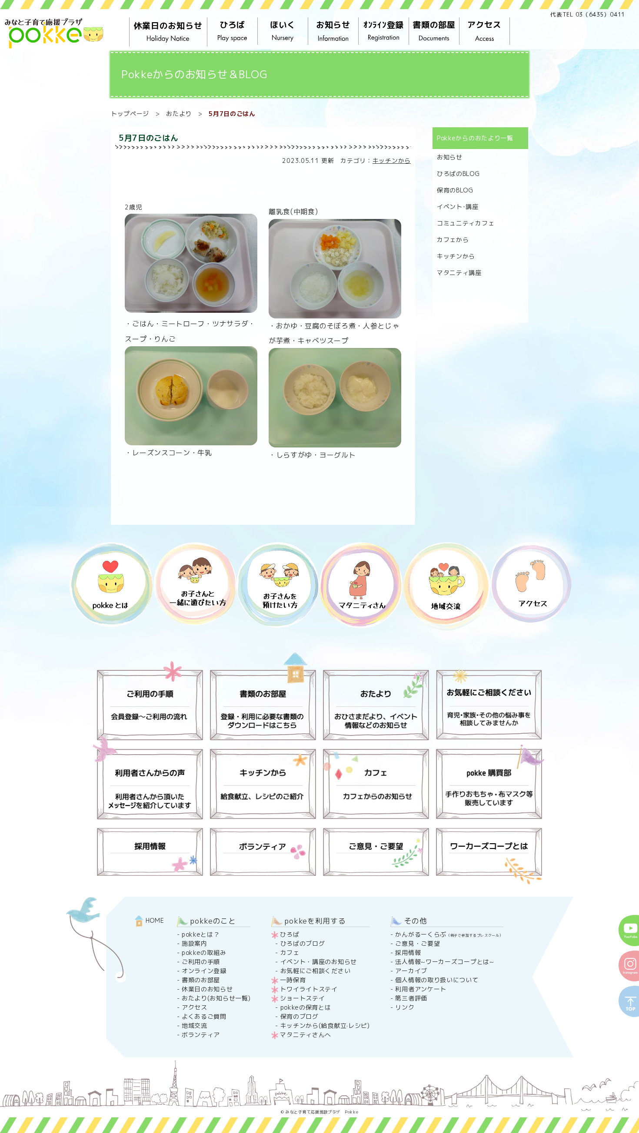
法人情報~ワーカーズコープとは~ (444, 961)
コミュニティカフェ (465, 223)
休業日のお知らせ (168, 25)
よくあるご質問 (204, 1016)
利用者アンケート (420, 989)
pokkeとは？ (201, 934)
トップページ (130, 113)
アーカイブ (411, 971)
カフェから (453, 239)
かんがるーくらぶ (449, 934)
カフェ (290, 952)
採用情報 (408, 952)
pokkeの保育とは (305, 1007)
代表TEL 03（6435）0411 (587, 14)
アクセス (484, 24)
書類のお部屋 (201, 980)
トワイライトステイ (308, 989)
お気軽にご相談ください (315, 971)
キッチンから (392, 160)
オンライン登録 (204, 971)
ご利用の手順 (201, 961)
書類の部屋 (434, 24)
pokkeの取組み (204, 952)
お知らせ (333, 24)
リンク (404, 1007)
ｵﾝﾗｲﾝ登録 (383, 24)
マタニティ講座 (459, 272)
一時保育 (293, 980)
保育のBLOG (455, 190)
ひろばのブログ (302, 943)
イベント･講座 (458, 206)
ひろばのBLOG (458, 173)
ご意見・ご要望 (417, 943)
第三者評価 (411, 998)
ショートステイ (302, 998)
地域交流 (194, 1025)
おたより (179, 113)
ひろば (232, 24)
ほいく (283, 24)
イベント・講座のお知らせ (318, 961)
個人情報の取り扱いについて (436, 980)
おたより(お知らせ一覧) (216, 998)
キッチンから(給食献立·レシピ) (325, 1025)
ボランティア (201, 1034)
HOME (153, 920)
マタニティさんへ (305, 1034)
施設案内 (194, 943)
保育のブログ (299, 1016)
